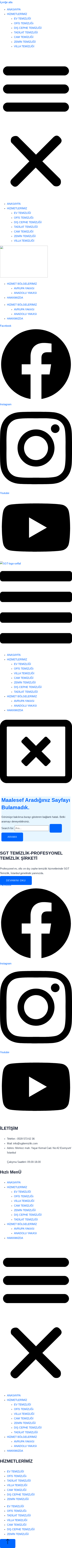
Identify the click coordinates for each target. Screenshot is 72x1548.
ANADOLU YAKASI (25, 293)
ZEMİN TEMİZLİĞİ (25, 41)
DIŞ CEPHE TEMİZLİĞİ (28, 28)
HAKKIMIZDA (15, 297)
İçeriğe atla (6, 2)
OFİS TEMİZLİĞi (23, 23)
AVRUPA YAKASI (24, 288)
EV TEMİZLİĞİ (22, 18)
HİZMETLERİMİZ (17, 14)
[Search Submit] (56, 828)
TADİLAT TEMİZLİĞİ (26, 32)
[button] (36, 125)
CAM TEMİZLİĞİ (23, 37)
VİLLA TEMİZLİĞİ (24, 46)
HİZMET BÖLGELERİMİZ (22, 283)
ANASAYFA (14, 9)
